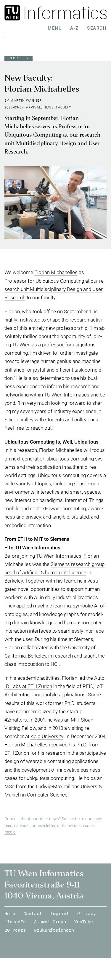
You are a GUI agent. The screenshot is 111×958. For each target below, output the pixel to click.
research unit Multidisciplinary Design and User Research (54, 289)
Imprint (59, 913)
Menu (55, 28)
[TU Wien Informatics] (64, 12)
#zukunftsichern (54, 930)
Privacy (86, 913)
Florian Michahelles (56, 272)
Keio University (46, 736)
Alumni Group (50, 922)
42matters (15, 720)
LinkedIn (15, 922)
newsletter (45, 825)
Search (97, 28)
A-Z (74, 28)
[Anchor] (101, 442)
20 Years (15, 930)
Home (9, 913)
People (15, 58)
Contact (32, 913)
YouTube (83, 922)
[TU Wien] (13, 12)
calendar (22, 825)
